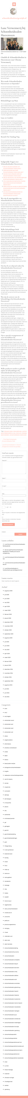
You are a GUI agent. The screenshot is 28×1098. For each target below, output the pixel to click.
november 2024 (9, 673)
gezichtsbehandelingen (11, 838)
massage (24, 433)
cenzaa (6, 783)
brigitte (6, 771)
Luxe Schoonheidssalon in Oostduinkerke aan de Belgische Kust (12, 569)
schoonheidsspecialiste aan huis (13, 1042)
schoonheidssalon (9, 956)
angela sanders (9, 740)
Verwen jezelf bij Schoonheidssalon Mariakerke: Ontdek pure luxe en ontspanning (13, 551)
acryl (6, 712)
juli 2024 (7, 689)
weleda (6, 1085)
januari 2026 (8, 618)
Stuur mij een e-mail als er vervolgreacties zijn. (13, 513)
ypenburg (7, 1089)
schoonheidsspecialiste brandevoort (14, 1046)
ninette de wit (8, 912)
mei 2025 (7, 649)
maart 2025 (8, 657)
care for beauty (8, 779)
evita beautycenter (10, 818)
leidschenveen (8, 854)
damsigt (7, 795)
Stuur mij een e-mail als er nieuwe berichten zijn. (11, 520)
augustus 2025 (8, 638)
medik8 (6, 897)
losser (6, 861)
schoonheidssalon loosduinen (12, 999)
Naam (4, 478)
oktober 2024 (8, 677)
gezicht (7, 830)
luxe (14, 433)
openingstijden (5, 435)
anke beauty (8, 744)
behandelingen (17, 431)
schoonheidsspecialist (10, 1034)
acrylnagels (8, 716)
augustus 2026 (8, 591)
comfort (24, 431)
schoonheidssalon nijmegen (12, 1011)
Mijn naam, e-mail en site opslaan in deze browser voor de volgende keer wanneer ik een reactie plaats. (13, 502)
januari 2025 (8, 665)
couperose (7, 787)
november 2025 (9, 626)
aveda (6, 752)
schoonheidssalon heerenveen (18, 435)
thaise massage (9, 1069)
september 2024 (9, 681)
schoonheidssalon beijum (11, 964)
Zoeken (4, 532)
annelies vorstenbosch (11, 748)
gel (5, 822)
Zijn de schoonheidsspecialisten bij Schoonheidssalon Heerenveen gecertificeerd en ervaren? (12, 193)
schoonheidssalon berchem (12, 967)
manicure (18, 433)
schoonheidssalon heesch (11, 991)
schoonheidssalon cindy (11, 971)
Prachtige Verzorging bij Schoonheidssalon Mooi (9, 440)
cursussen (7, 791)
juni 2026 (7, 598)
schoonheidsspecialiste (11, 1038)
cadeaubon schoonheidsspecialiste (14, 775)
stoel (6, 1062)
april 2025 (7, 653)
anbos (6, 736)
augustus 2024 (8, 685)
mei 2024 (7, 696)
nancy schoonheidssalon (11, 909)
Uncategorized (8, 1081)
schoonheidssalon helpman (12, 995)
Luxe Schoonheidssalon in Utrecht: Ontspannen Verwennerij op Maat (11, 445)
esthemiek (7, 814)
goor (6, 842)
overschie (7, 916)
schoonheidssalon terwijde (12, 1026)
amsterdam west (9, 728)
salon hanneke (8, 944)
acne (6, 708)
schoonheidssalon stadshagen (13, 1022)
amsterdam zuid (9, 732)
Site (3, 494)
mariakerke (7, 881)
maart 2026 (8, 610)
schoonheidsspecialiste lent (12, 1054)
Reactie (4, 460)
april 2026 (7, 606)
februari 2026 (8, 614)
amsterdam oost (9, 724)
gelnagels (7, 826)
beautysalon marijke (10, 763)
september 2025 (9, 634)
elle (5, 810)
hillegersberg (8, 846)
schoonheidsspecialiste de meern (13, 1050)
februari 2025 (8, 661)
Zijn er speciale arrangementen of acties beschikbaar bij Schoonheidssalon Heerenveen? (14, 182)
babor (6, 755)
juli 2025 (7, 642)
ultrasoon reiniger (9, 1077)
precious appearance (10, 924)
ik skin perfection (9, 850)
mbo (6, 889)
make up (7, 869)
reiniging (7, 928)
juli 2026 (7, 594)
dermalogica (8, 799)
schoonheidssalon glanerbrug (12, 987)
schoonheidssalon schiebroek (12, 1018)
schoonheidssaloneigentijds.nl (14, 18)
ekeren (6, 806)
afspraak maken (8, 431)
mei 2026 (7, 602)
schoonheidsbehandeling (11, 948)
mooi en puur (8, 901)
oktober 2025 (8, 630)
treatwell (7, 1073)
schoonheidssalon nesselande (13, 1007)
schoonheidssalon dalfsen (11, 975)
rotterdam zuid (8, 936)
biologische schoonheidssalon (13, 767)
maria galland (8, 877)
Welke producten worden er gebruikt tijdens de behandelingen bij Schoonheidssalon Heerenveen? (15, 188)
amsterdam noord (9, 720)
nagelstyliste (8, 905)
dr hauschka (8, 803)
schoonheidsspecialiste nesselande (14, 1058)
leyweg (6, 857)
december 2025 (9, 622)
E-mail (4, 486)
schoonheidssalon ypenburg (12, 1030)
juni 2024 (7, 693)
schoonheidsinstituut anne (12, 952)
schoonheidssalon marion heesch (13, 1003)
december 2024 (9, 669)
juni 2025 (7, 645)
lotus (6, 865)
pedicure (7, 920)
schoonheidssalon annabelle (12, 960)
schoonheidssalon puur (11, 1015)
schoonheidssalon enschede (12, 983)
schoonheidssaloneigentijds (11, 51)
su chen (7, 1066)
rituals (6, 932)
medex (6, 893)
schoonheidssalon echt (11, 979)
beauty (6, 759)
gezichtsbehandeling (6, 433)
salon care (7, 940)
